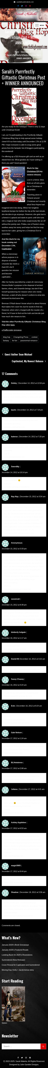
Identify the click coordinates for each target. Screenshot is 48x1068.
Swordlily (15, 467)
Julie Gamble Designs (29, 1065)
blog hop (6, 337)
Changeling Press (20, 337)
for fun (14, 341)
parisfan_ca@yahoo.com (14, 427)
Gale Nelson (16, 733)
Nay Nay (15, 497)
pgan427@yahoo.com (13, 753)
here (13, 325)
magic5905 (16, 866)
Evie (13, 706)
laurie (13, 410)
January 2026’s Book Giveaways (15, 945)
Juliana (14, 789)
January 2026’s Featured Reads (15, 950)
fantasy (6, 341)
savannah (15, 599)
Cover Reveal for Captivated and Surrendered (21, 965)
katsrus (14, 437)
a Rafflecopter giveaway (12, 330)
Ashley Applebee (18, 822)
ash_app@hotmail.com (13, 856)
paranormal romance (29, 341)
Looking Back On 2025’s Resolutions (17, 955)
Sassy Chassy (17, 679)
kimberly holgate (18, 632)
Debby (14, 383)
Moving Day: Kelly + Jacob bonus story (18, 970)
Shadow (14, 892)
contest (34, 337)
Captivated (6, 249)
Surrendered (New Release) (13, 960)
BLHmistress (17, 763)
